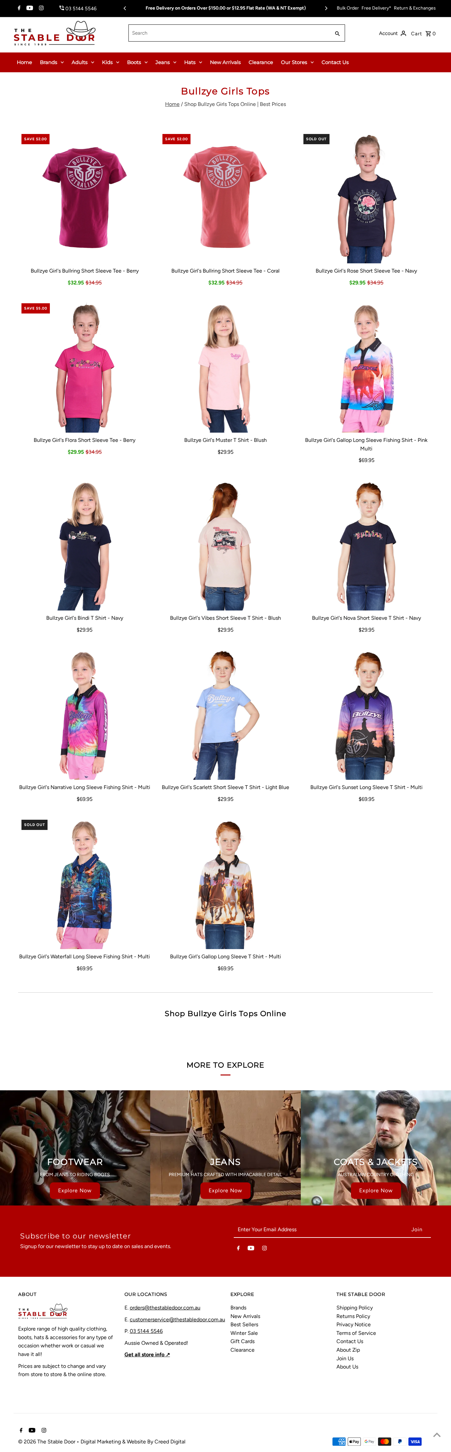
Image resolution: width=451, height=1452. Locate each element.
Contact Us (335, 62)
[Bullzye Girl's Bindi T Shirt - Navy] (84, 544)
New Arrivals (225, 62)
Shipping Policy (354, 1307)
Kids (107, 62)
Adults (79, 62)
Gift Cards (242, 1341)
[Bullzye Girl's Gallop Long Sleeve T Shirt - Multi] (225, 882)
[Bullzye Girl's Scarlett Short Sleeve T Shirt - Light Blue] (225, 713)
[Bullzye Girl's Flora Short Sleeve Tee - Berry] (84, 366)
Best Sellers (244, 1324)
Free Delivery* (376, 8)
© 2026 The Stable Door (47, 1441)
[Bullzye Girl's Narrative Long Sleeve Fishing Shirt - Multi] (84, 713)
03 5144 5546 (146, 1331)
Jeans (163, 62)
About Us (347, 1367)
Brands (48, 62)
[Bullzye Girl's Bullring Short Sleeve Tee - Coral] (225, 197)
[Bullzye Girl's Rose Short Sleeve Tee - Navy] (366, 197)
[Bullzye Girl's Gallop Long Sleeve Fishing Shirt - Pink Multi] (366, 366)
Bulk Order (348, 8)
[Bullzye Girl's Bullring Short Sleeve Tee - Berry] (84, 197)
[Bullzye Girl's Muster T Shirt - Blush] (225, 366)
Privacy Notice (353, 1324)
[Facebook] (18, 8)
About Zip (348, 1350)
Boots (134, 62)
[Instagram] (40, 8)
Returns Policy (353, 1316)
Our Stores (294, 62)
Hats (189, 62)
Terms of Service (356, 1333)
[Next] (326, 8)
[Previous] (125, 8)
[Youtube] (29, 8)
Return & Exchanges (415, 8)
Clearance (261, 62)
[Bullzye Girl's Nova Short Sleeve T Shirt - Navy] (366, 544)
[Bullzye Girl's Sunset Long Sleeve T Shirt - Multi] (366, 713)
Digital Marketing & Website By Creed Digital (133, 1441)
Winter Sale (244, 1333)
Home (24, 62)
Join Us (345, 1358)
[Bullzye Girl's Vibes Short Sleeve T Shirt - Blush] (225, 544)
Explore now (75, 1190)
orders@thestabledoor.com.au (165, 1307)
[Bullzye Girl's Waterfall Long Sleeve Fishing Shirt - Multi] (84, 882)
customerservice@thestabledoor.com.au (177, 1319)
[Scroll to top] (437, 1434)
